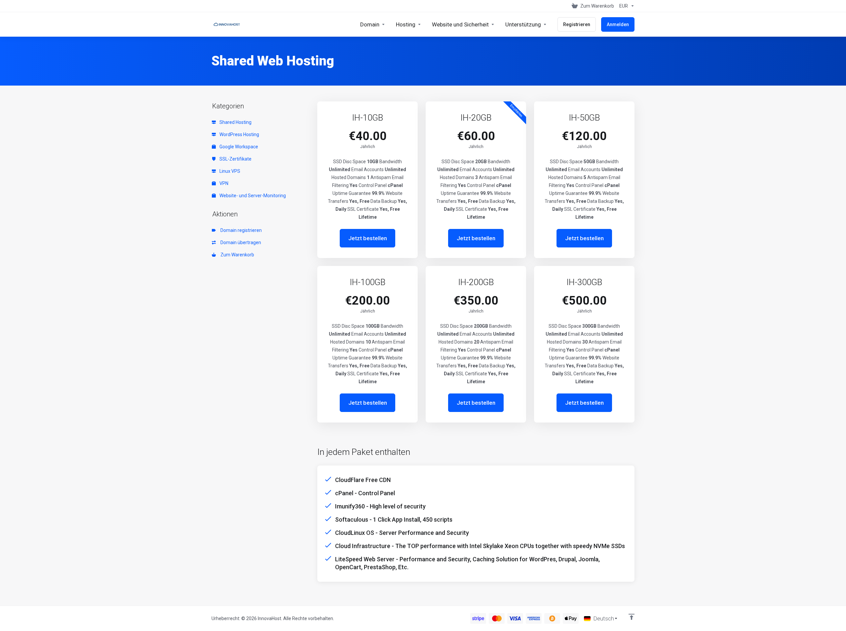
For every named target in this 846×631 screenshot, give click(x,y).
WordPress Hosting (238, 134)
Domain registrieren (240, 230)
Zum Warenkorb (236, 254)
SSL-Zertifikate (234, 159)
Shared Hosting (234, 122)
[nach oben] (631, 616)
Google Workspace (238, 146)
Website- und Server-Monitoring (252, 195)
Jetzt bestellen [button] (367, 238)
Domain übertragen (239, 242)
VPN (223, 183)
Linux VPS (229, 171)
